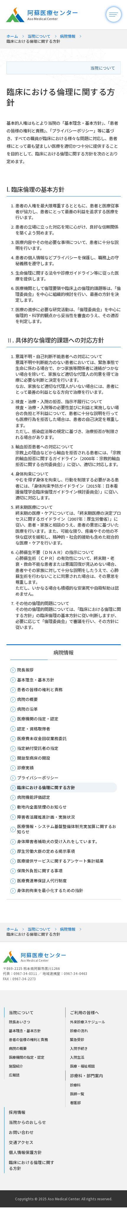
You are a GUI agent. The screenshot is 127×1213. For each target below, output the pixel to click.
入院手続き (79, 1048)
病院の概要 (27, 699)
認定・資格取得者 (33, 729)
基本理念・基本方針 (35, 680)
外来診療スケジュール (87, 1022)
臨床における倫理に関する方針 (46, 787)
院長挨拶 (25, 670)
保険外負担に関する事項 (40, 870)
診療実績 (25, 768)
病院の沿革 (27, 709)
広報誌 (14, 1075)
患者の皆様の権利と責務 (40, 689)
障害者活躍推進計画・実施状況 (46, 817)
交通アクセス (21, 1142)
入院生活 (77, 1057)
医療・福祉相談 (82, 1066)
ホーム (12, 36)
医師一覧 (77, 1093)
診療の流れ (79, 1030)
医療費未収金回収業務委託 (42, 738)
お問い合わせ (21, 1132)
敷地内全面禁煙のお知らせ (42, 807)
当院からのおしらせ (27, 1122)
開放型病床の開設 (33, 758)
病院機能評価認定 (33, 797)
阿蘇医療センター (53, 14)
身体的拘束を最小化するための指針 (50, 890)
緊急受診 (77, 1039)
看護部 (75, 1102)
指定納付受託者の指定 (37, 748)
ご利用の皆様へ (84, 1012)
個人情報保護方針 (25, 1152)
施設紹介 (16, 1066)
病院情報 (67, 36)
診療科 (75, 1085)
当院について (39, 36)
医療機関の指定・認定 (37, 719)
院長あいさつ (19, 1022)
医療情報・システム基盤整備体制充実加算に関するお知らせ (66, 829)
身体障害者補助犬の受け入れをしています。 (58, 841)
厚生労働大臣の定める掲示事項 (46, 851)
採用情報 (17, 1112)
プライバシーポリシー (37, 778)
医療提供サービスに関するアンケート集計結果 (60, 861)
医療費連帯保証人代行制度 (42, 880)
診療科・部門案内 (86, 1075)
